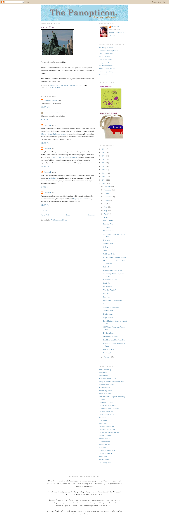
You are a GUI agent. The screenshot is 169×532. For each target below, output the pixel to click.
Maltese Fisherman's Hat (107, 378)
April (106, 214)
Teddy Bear (103, 456)
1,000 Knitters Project (107, 68)
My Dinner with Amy (110, 336)
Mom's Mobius (104, 387)
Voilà (105, 250)
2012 (104, 159)
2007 (104, 176)
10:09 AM (45, 107)
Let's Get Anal (108, 224)
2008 (104, 173)
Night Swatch (108, 317)
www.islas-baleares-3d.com (53, 113)
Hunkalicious (108, 314)
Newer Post (45, 215)
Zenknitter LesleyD (50, 100)
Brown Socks (103, 375)
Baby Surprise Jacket (106, 414)
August (106, 200)
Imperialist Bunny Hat (107, 450)
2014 (104, 152)
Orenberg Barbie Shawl (107, 429)
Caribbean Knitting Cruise (108, 50)
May (106, 210)
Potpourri (106, 297)
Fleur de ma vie (108, 230)
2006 (104, 180)
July (105, 203)
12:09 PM (45, 205)
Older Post (91, 215)
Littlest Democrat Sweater (108, 405)
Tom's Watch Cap (105, 369)
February (107, 357)
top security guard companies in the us (64, 157)
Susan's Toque (104, 459)
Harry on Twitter (105, 63)
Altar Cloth (103, 423)
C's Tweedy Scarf (105, 462)
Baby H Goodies (105, 435)
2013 (104, 156)
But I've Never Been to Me (112, 270)
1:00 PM (44, 187)
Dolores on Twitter (105, 59)
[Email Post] (85, 85)
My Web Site (103, 75)
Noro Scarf (103, 372)
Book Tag (106, 283)
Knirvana (106, 240)
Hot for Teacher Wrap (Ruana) (109, 432)
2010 (104, 166)
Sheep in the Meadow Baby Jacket (111, 381)
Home (68, 215)
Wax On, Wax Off (109, 290)
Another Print (108, 243)
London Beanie (104, 441)
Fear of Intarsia (108, 349)
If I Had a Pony (108, 333)
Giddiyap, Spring (109, 254)
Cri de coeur (107, 286)
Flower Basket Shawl (106, 384)
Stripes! (106, 267)
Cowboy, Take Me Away (111, 353)
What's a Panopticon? (106, 65)
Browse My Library (106, 72)
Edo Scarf (102, 447)
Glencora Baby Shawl (106, 426)
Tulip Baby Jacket (105, 390)
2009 (104, 169)
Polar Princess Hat (105, 453)
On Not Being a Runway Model (114, 257)
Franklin (115, 26)
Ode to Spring (108, 220)
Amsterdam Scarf (105, 444)
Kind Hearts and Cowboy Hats (114, 340)
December (107, 186)
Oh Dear (106, 293)
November (108, 190)
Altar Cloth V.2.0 (105, 393)
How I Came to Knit (106, 53)
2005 (104, 183)
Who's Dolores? (104, 56)
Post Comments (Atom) (59, 220)
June (106, 207)
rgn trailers (52, 178)
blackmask (47, 125)
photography (54, 87)
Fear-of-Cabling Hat (106, 411)
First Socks (103, 420)
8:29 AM (45, 119)
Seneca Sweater (104, 438)
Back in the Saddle (110, 279)
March (106, 217)
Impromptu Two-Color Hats (109, 408)
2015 (104, 149)
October (107, 193)
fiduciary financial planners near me (53, 134)
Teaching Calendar (105, 47)
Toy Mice (102, 417)
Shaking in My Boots (111, 307)
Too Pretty (107, 227)
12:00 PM (45, 143)
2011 (104, 163)
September (108, 196)
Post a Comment (47, 211)
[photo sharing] (57, 55)
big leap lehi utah (79, 198)
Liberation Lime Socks (107, 402)
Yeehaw (106, 304)
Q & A (105, 247)
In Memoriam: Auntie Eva (112, 300)
